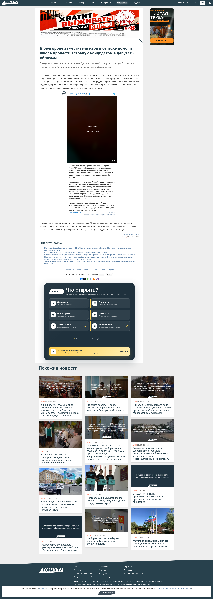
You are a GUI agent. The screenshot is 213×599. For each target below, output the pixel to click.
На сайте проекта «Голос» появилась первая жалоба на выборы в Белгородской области (76, 252)
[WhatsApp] (88, 279)
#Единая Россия (73, 269)
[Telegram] (91, 279)
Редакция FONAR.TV (131, 234)
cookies (93, 581)
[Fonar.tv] (10, 3)
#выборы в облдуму (104, 269)
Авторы (102, 570)
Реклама (128, 570)
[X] (84, 279)
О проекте (103, 566)
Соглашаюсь (107, 592)
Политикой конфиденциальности (174, 588)
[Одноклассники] (94, 279)
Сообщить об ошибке (83, 573)
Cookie (42, 588)
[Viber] (97, 279)
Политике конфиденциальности (134, 584)
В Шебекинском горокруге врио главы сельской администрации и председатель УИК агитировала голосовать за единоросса (89, 255)
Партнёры (128, 566)
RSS (76, 566)
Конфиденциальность (134, 573)
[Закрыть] (141, 41)
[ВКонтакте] (81, 279)
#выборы (88, 269)
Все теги (77, 570)
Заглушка (103, 573)
